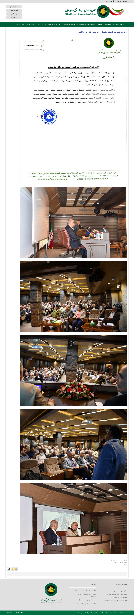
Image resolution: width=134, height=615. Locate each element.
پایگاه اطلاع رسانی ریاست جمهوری (117, 594)
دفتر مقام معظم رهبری (120, 591)
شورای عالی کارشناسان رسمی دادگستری (115, 600)
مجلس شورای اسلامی (120, 597)
